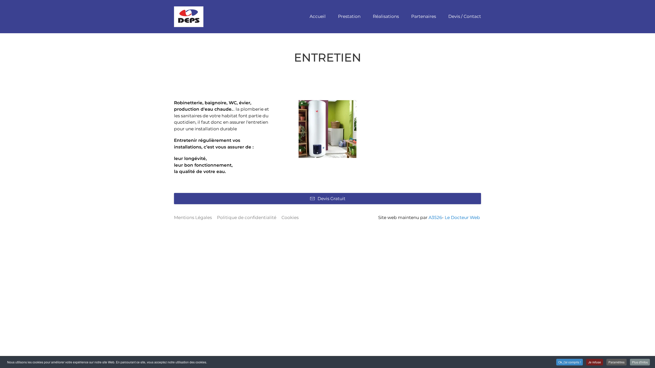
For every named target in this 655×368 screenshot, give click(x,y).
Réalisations (386, 16)
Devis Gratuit (331, 198)
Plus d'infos (640, 362)
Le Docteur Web (462, 217)
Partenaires (423, 16)
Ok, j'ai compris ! (569, 362)
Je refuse (594, 362)
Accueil (318, 16)
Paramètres (616, 362)
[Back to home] (188, 16)
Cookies (290, 217)
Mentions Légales (193, 217)
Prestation (349, 16)
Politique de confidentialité (246, 217)
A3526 (435, 217)
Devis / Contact (464, 16)
